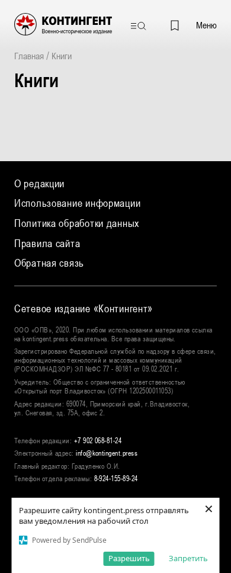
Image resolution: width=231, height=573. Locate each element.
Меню (206, 25)
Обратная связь (49, 263)
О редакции (39, 183)
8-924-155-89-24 (116, 479)
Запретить (188, 558)
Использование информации (77, 203)
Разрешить (129, 558)
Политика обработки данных (76, 223)
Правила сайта (47, 243)
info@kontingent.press (106, 453)
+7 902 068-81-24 (98, 441)
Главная (29, 55)
